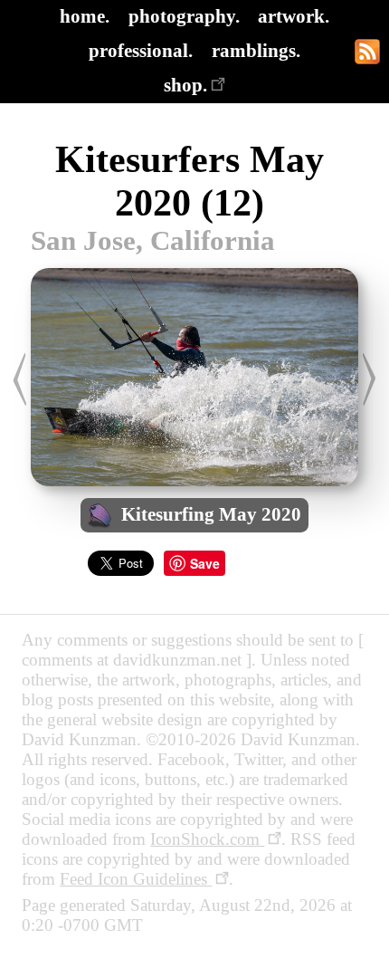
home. (84, 15)
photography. (184, 15)
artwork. (293, 15)
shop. (185, 84)
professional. (141, 50)
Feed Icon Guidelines (136, 878)
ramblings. (256, 50)
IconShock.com (207, 838)
